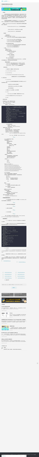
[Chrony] (5, 315)
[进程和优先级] (5, 328)
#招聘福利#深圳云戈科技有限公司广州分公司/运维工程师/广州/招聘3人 (14, 319)
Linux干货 (3, 310)
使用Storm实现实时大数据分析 (7, 339)
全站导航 (23, 454)
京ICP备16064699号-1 (28, 454)
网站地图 (21, 454)
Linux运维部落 (11, 454)
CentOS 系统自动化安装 (6, 306)
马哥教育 (35, 454)
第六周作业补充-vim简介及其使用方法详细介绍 (10, 332)
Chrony (11, 313)
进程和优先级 (12, 326)
